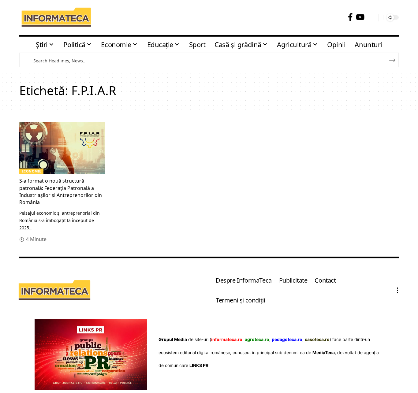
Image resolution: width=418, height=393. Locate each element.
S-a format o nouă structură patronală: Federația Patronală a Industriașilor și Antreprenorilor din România (60, 191)
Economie (31, 171)
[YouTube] (360, 17)
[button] (371, 17)
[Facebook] (350, 17)
